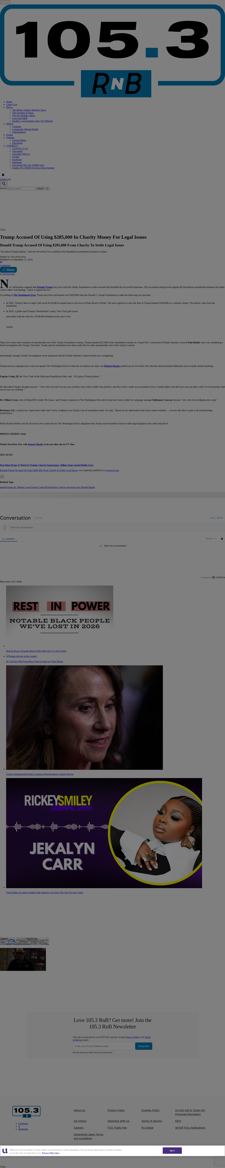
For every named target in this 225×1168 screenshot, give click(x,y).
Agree (172, 1150)
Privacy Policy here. (51, 1153)
